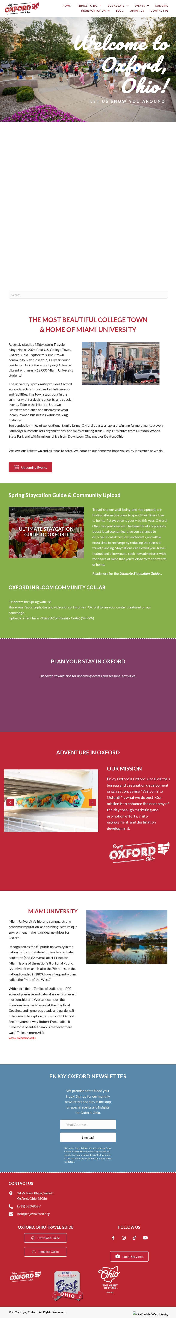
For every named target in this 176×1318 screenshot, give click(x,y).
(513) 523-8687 (29, 1206)
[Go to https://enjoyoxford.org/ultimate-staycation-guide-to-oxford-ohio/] (46, 532)
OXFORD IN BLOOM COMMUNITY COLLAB (57, 587)
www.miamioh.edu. (22, 1038)
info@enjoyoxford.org (33, 1214)
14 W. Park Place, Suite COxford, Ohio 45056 (35, 1196)
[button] (10, 802)
